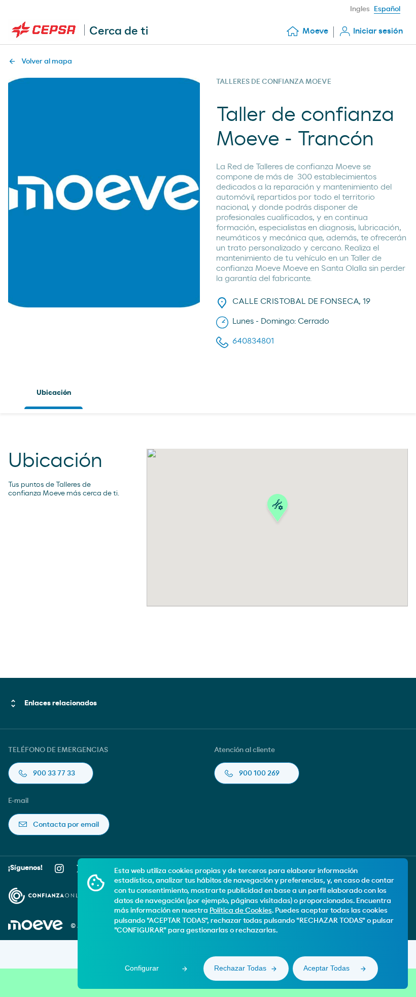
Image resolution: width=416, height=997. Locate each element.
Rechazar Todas (240, 968)
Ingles (360, 9)
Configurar (142, 968)
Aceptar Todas (326, 968)
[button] (277, 510)
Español (387, 9)
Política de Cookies (241, 910)
